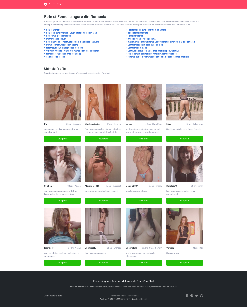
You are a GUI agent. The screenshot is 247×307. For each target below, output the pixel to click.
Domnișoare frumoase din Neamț (62, 45)
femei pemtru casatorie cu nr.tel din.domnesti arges (152, 54)
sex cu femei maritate (137, 33)
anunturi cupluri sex (55, 57)
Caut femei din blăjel (137, 48)
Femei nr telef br (135, 36)
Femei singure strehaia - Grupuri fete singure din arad (71, 33)
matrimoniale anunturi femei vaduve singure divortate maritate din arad (161, 42)
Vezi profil (62, 139)
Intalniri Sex (133, 296)
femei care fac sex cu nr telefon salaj (63, 54)
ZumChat (55, 4)
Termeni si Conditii (117, 296)
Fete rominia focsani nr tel (58, 36)
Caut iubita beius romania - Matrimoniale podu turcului (153, 51)
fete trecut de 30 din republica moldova (64, 48)
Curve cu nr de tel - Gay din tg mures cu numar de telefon (72, 51)
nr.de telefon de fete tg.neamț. (141, 39)
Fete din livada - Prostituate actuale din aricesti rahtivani (72, 42)
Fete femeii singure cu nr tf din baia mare (146, 30)
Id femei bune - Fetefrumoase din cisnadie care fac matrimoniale (158, 57)
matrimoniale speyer (56, 39)
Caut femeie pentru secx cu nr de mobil (145, 45)
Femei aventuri (53, 30)
